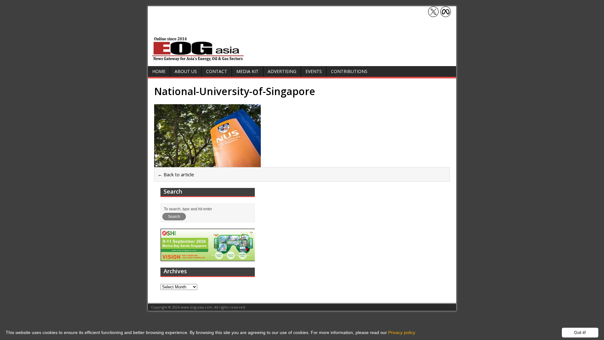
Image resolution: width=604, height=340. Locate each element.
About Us (186, 71)
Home (158, 71)
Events (313, 71)
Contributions (349, 71)
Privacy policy (401, 332)
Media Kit (247, 71)
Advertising (282, 71)
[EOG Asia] (198, 59)
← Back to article (176, 174)
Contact (216, 71)
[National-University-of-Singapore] (207, 163)
